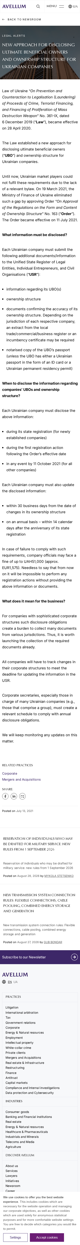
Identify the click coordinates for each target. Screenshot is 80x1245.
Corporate (9, 773)
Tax (8, 1017)
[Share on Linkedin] (14, 796)
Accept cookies (47, 1237)
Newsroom (13, 1186)
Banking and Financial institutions (29, 1117)
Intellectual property (19, 1042)
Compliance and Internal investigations (33, 1088)
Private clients (15, 1052)
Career (10, 1191)
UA (75, 6)
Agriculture (13, 1147)
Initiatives (12, 1181)
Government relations (20, 1022)
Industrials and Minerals (22, 1136)
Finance (11, 1073)
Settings (15, 1237)
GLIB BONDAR (53, 942)
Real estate (13, 1121)
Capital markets (17, 1082)
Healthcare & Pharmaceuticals (27, 1132)
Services (12, 1171)
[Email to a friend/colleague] (22, 796)
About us (12, 1166)
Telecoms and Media (20, 1142)
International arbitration (22, 1012)
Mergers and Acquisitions (21, 779)
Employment (14, 1037)
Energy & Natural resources (25, 1032)
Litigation (12, 1007)
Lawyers (11, 1175)
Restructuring (15, 1067)
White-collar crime (18, 1047)
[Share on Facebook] (5, 796)
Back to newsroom (24, 19)
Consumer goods (17, 1112)
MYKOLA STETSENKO (59, 876)
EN (10, 982)
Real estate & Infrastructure (25, 1062)
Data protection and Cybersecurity (30, 1092)
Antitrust (12, 1077)
